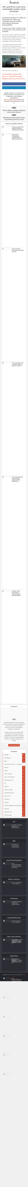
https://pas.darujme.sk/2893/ (11, 99)
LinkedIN (17, 978)
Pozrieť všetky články (14, 745)
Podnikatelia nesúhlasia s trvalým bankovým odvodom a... (17, 942)
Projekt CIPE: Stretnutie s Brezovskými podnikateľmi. (16, 593)
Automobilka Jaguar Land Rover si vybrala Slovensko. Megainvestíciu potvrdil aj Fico (13, 76)
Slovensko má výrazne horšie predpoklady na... (16, 845)
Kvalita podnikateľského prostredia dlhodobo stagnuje (16, 1076)
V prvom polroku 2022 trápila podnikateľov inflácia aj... (17, 479)
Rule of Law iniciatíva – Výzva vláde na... (17, 883)
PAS (20, 14)
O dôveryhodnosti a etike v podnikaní (16, 921)
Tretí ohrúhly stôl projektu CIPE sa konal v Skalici (17, 364)
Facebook (11, 978)
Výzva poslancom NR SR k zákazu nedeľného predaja (18, 128)
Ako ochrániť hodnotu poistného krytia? (18, 250)
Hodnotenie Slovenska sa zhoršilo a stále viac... (17, 960)
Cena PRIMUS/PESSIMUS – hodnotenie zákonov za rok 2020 (17, 865)
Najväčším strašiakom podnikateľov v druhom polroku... (17, 137)
